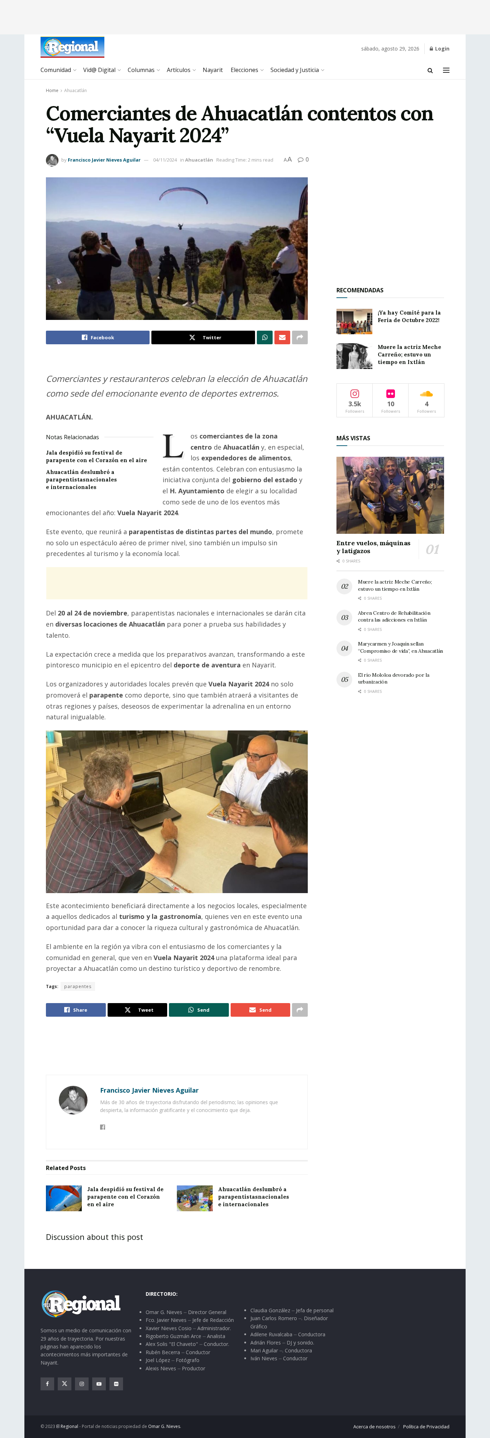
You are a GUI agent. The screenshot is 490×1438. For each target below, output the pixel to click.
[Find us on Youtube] (99, 1383)
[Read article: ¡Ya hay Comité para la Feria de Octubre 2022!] (354, 322)
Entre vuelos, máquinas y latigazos (373, 547)
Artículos (178, 70)
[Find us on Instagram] (82, 1383)
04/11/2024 (165, 160)
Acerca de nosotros (374, 1426)
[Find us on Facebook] (47, 1383)
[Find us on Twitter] (64, 1383)
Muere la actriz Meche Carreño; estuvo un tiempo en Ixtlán (409, 354)
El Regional (67, 1426)
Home (52, 90)
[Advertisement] (245, 16)
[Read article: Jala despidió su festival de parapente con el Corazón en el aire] (64, 1198)
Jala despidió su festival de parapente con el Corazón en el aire (125, 1197)
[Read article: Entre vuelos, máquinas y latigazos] (390, 495)
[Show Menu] (446, 70)
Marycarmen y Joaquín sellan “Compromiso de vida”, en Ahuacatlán (400, 647)
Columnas (141, 70)
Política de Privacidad (426, 1426)
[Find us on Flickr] (116, 1383)
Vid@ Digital (99, 70)
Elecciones (244, 70)
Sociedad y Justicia (294, 70)
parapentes (77, 986)
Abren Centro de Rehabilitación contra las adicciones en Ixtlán (394, 616)
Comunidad (56, 70)
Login (441, 48)
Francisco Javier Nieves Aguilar (104, 160)
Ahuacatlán (75, 90)
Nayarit (213, 70)
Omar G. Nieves (164, 1426)
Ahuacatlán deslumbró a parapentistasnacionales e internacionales (81, 479)
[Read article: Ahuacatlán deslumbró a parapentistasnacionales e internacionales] (195, 1198)
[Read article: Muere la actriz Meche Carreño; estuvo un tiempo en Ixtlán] (354, 356)
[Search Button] (430, 70)
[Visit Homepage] (72, 47)
